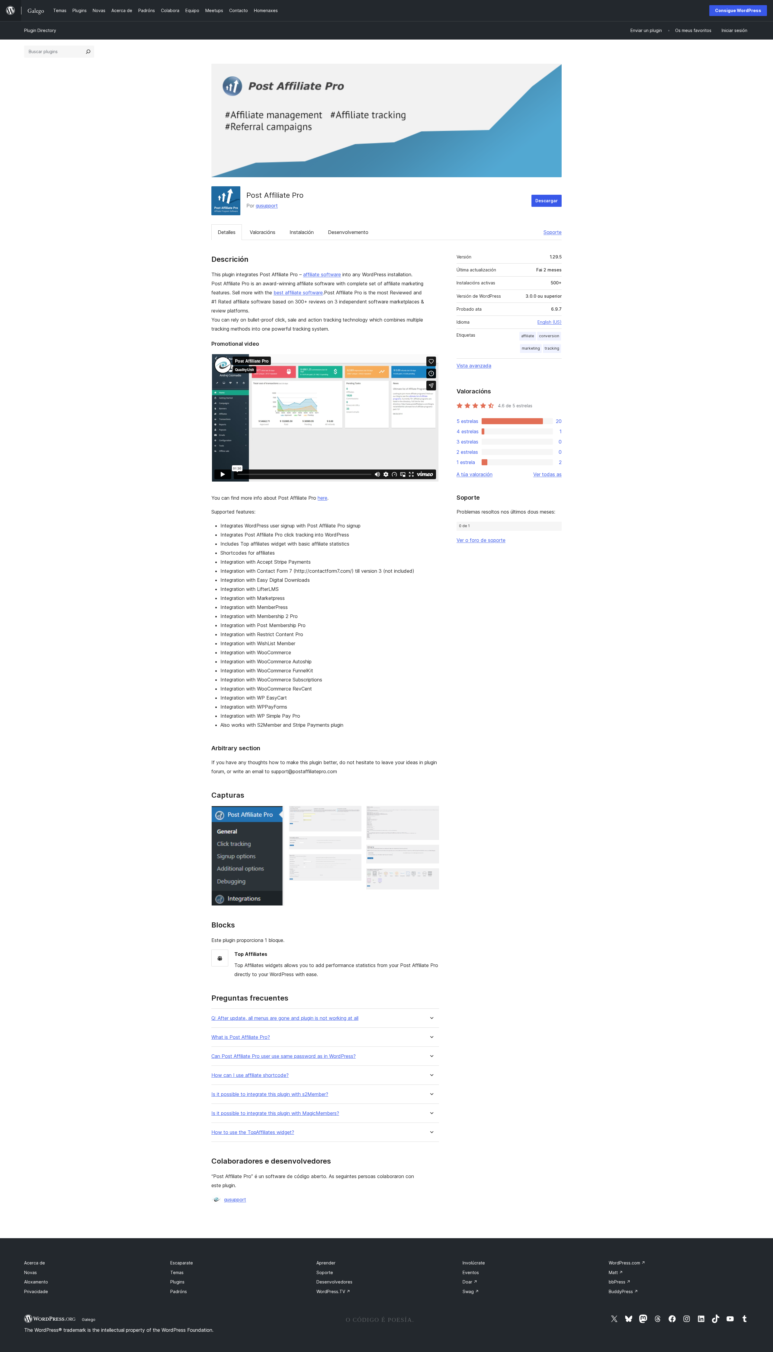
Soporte (553, 232)
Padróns (178, 1291)
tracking (552, 348)
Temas (177, 1272)
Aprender (325, 1262)
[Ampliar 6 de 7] (431, 853)
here (322, 498)
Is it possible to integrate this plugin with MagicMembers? (275, 1113)
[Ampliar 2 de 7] (353, 814)
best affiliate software (298, 293)
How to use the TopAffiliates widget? (252, 1132)
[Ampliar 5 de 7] (431, 814)
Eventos (471, 1272)
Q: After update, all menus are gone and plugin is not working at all (284, 1018)
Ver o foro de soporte (481, 540)
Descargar (546, 200)
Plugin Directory (40, 30)
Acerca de (34, 1262)
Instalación (302, 232)
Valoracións (262, 232)
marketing (531, 348)
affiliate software (322, 274)
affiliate (527, 336)
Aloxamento (36, 1281)
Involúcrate (474, 1262)
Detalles (227, 232)
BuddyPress (623, 1291)
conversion (549, 336)
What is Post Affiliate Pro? (240, 1037)
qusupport (267, 206)
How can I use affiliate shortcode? (250, 1075)
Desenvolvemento (348, 232)
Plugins (177, 1281)
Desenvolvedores (334, 1281)
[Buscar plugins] (88, 52)
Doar (470, 1281)
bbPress (619, 1281)
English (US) (549, 322)
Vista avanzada (474, 366)
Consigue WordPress (738, 10)
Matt (616, 1272)
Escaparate (181, 1262)
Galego (88, 1319)
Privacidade (36, 1291)
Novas (30, 1272)
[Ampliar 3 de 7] (353, 844)
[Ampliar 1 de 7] (276, 814)
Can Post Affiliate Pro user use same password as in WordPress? (283, 1056)
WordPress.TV (333, 1291)
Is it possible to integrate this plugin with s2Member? (269, 1094)
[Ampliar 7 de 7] (431, 876)
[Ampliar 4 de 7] (353, 862)
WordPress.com (627, 1262)
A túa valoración (474, 474)
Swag (471, 1291)
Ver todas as (547, 474)
